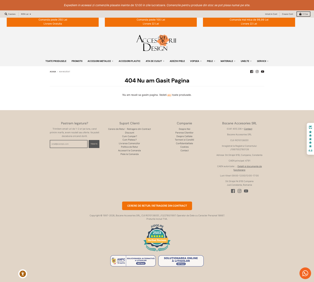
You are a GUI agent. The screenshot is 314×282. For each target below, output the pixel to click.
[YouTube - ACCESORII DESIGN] (262, 71)
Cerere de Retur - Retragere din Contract (129, 129)
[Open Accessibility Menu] (22, 273)
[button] (310, 139)
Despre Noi (184, 129)
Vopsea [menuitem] (194, 61)
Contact (184, 150)
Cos (305, 14)
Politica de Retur (129, 146)
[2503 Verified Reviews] (157, 252)
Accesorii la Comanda (129, 150)
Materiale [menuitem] (227, 61)
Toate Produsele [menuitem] (55, 61)
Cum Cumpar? (129, 136)
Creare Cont (287, 14)
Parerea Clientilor (184, 132)
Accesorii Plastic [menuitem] (129, 61)
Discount (129, 132)
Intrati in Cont (271, 14)
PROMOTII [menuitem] (77, 61)
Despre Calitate (184, 136)
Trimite (94, 144)
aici (169, 94)
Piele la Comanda (129, 154)
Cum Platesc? (129, 139)
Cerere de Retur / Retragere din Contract (157, 205)
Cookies (184, 146)
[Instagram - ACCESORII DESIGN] (257, 71)
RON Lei (24, 14)
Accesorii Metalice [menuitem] (99, 61)
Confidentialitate (184, 143)
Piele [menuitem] (210, 61)
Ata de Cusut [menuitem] (154, 61)
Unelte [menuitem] (245, 61)
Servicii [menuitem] (261, 61)
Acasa (53, 72)
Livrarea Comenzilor (129, 143)
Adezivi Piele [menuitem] (177, 61)
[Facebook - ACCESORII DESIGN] (251, 71)
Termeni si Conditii (184, 139)
